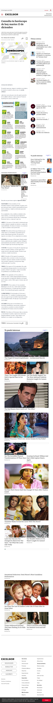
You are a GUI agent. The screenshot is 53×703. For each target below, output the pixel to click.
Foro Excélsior (25, 680)
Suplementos (40, 658)
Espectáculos (25, 673)
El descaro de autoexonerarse (41, 126)
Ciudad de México (26, 668)
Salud (38, 673)
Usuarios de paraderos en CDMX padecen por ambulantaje (43, 63)
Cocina (38, 670)
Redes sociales (40, 666)
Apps (38, 682)
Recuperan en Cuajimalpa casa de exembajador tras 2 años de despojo (43, 46)
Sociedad (15, 323)
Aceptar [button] (46, 700)
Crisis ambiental (25, 682)
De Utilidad (39, 680)
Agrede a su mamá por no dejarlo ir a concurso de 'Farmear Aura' (43, 55)
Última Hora (49, 13)
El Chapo (24, 690)
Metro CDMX (25, 687)
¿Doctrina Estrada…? (42, 119)
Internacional (25, 663)
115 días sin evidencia (42, 132)
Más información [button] (31, 701)
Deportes (24, 670)
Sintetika (24, 675)
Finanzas (24, 666)
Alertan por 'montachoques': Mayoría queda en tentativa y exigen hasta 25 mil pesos (43, 72)
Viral (20, 323)
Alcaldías (39, 668)
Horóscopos (9, 323)
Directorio (3, 679)
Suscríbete (9, 674)
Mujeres (24, 694)
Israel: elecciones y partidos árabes (42, 113)
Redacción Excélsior (9, 37)
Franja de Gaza (25, 685)
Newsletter (9, 667)
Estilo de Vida (40, 675)
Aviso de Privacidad (5, 683)
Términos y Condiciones (6, 681)
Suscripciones (40, 694)
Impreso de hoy (48, 15)
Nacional (24, 661)
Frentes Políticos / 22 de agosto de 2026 (43, 107)
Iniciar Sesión (9, 663)
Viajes (38, 678)
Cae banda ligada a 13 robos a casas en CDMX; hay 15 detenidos (43, 81)
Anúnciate (46, 10)
